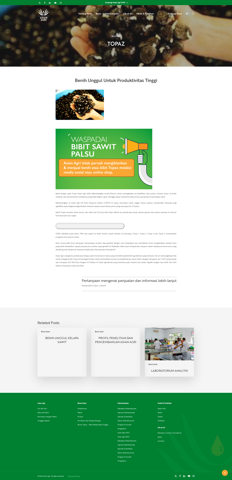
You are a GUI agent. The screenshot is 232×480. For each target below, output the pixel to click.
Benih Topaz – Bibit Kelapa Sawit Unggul (93, 424)
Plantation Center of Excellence (170, 433)
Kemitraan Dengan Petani (47, 416)
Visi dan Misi (42, 408)
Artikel (160, 416)
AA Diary (161, 441)
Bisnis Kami (116, 36)
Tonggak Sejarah (43, 420)
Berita (160, 412)
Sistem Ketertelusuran (126, 420)
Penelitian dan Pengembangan (89, 420)
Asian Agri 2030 (123, 432)
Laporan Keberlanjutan (126, 412)
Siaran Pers (162, 408)
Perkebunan (82, 408)
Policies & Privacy (74, 476)
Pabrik (80, 412)
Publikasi (161, 420)
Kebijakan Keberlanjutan (127, 408)
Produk (80, 416)
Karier (160, 437)
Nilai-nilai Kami (43, 412)
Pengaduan (122, 428)
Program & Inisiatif (124, 424)
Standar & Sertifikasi (125, 416)
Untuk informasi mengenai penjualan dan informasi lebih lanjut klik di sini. (90, 226)
